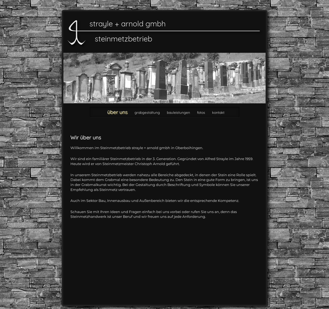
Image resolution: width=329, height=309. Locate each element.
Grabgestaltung (147, 112)
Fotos (201, 112)
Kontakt (218, 112)
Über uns (117, 112)
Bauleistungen (178, 112)
